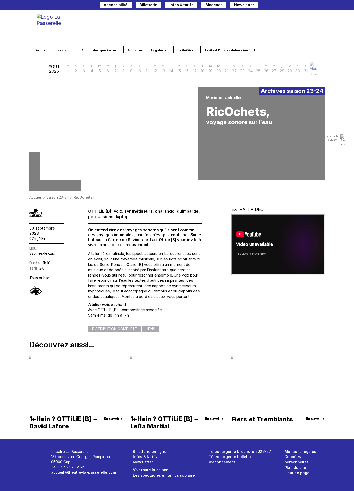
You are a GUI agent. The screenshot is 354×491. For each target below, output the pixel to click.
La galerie (159, 50)
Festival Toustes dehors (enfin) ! (230, 50)
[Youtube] (312, 5)
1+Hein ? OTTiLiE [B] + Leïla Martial (164, 422)
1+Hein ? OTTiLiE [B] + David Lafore (63, 422)
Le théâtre (186, 50)
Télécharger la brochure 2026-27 (240, 451)
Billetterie (148, 5)
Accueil (42, 50)
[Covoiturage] (265, 5)
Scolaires (135, 50)
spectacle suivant (332, 138)
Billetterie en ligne (149, 451)
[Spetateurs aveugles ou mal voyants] (35, 291)
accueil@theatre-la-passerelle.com (83, 472)
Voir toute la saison (150, 470)
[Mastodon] (286, 5)
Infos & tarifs (181, 5)
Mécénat (214, 5)
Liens (150, 329)
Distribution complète (114, 329)
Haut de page (297, 472)
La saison (63, 50)
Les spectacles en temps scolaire (164, 475)
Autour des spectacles (99, 50)
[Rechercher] (275, 5)
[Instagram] (303, 5)
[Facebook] (295, 5)
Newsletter (244, 5)
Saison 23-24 (57, 197)
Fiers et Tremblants (262, 419)
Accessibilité (116, 5)
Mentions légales (300, 451)
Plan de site (295, 467)
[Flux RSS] (321, 5)
